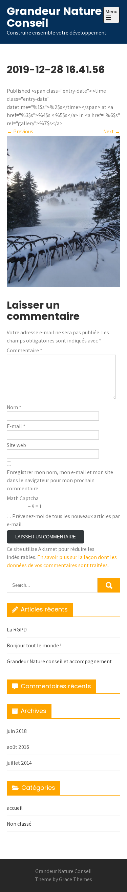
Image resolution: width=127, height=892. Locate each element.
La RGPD (17, 629)
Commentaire (24, 350)
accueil (15, 807)
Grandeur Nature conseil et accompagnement (59, 661)
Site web (16, 445)
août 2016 (18, 747)
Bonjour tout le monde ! (34, 645)
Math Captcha (23, 498)
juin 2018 (17, 731)
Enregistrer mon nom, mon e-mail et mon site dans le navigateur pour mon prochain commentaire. (60, 480)
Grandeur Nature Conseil (54, 16)
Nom (14, 407)
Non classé (19, 823)
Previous (20, 131)
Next (111, 131)
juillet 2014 (19, 762)
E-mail (16, 426)
